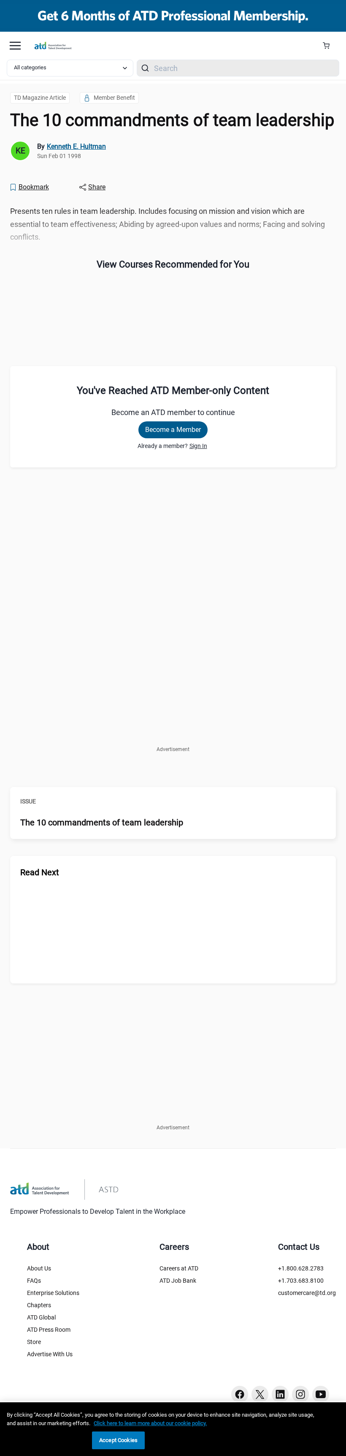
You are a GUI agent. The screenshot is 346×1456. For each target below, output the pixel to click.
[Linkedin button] (280, 1394)
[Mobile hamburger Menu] (15, 45)
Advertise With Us (50, 1354)
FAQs (34, 1280)
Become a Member (173, 430)
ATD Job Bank (177, 1280)
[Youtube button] (320, 1394)
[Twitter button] (259, 1394)
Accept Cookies (118, 1440)
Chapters (39, 1305)
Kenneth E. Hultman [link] (76, 146)
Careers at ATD (178, 1268)
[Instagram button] (300, 1394)
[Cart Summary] (329, 45)
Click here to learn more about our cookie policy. (150, 1423)
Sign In (198, 446)
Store (34, 1342)
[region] (173, 1429)
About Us (39, 1268)
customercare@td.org (307, 1292)
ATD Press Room (48, 1329)
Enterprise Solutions (53, 1292)
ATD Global (41, 1317)
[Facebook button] (239, 1394)
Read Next (39, 872)
